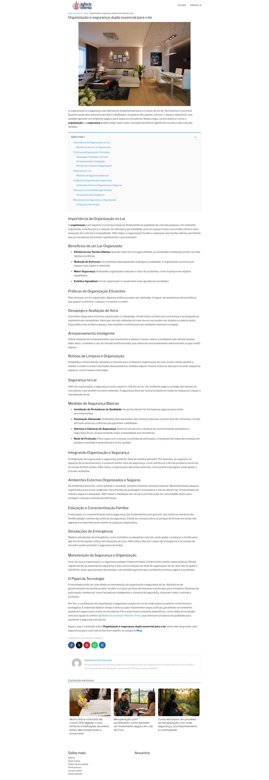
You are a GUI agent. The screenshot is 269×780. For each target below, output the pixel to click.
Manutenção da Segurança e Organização (94, 200)
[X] (79, 645)
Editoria (194, 5)
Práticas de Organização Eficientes (91, 152)
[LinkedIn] (102, 645)
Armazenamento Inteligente (90, 161)
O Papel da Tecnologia (87, 204)
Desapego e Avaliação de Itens (92, 157)
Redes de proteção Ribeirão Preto (121, 615)
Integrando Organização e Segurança (92, 180)
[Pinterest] (87, 645)
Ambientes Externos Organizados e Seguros (99, 185)
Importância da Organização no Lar (91, 142)
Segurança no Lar (82, 170)
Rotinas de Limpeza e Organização (94, 165)
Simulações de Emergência (90, 195)
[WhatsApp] (94, 645)
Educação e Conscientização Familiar (92, 190)
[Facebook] (71, 645)
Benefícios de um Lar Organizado (93, 147)
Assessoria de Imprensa (98, 660)
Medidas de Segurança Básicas (92, 175)
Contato (182, 5)
